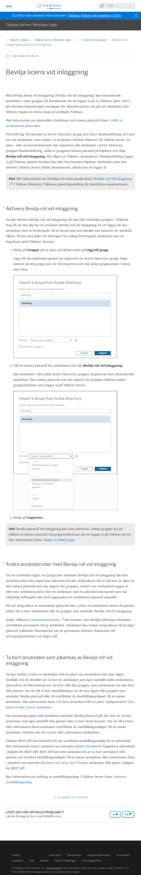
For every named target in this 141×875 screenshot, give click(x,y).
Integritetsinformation (99, 855)
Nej (127, 814)
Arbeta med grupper (95, 40)
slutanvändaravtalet (46, 620)
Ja (113, 814)
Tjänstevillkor (74, 855)
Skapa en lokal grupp (59, 540)
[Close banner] (136, 15)
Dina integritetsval (91, 860)
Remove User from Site (58, 763)
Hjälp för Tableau (19, 40)
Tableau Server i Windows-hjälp (52, 40)
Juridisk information (36, 855)
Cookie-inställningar (65, 860)
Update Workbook (88, 746)
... (77, 40)
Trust (31, 860)
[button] (7, 56)
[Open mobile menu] (9, 6)
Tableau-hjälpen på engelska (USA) (94, 16)
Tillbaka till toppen (72, 797)
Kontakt (44, 860)
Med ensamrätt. (54, 868)
